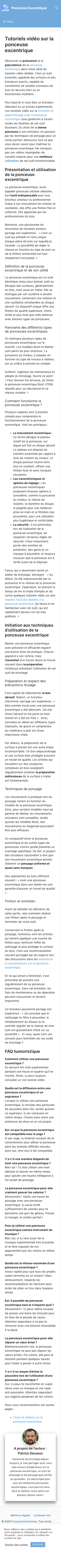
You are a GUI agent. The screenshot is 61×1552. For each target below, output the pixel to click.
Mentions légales (20, 1515)
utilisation (12, 160)
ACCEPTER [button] (37, 1544)
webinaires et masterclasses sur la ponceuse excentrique (29, 963)
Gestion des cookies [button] (16, 1544)
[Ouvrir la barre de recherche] (56, 8)
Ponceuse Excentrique (29, 8)
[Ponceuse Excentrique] (6, 8)
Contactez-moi (42, 1515)
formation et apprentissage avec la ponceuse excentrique (29, 115)
